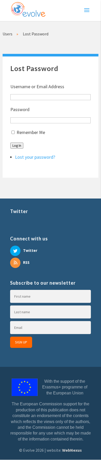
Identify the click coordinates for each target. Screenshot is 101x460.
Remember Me (31, 132)
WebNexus (72, 450)
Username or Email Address (37, 87)
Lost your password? (35, 157)
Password (20, 109)
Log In (16, 145)
